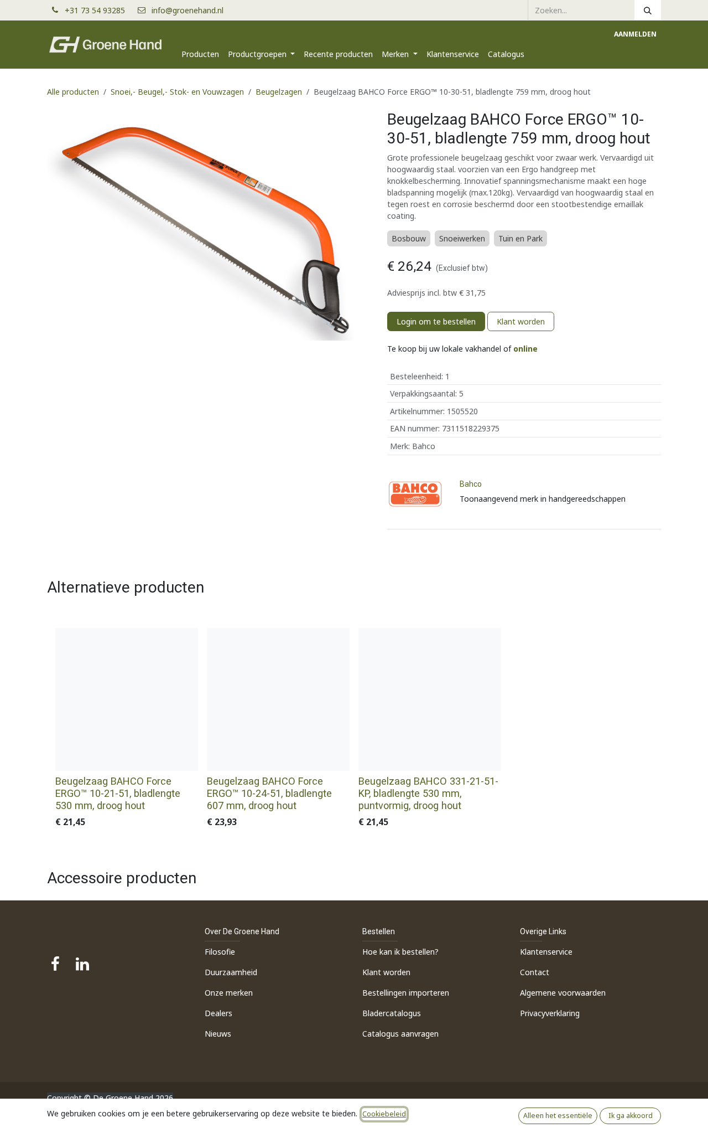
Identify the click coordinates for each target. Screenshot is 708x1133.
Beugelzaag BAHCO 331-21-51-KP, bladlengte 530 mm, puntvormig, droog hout (428, 793)
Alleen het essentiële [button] (557, 1115)
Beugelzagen (279, 91)
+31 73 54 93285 (99, 10)
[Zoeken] (647, 10)
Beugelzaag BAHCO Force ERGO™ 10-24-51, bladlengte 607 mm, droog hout (269, 793)
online (525, 348)
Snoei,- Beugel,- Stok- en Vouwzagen (177, 91)
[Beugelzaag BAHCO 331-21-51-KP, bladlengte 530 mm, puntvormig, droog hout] (429, 699)
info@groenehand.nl (187, 10)
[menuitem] (200, 54)
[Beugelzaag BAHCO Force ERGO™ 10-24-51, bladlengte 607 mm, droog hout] (278, 699)
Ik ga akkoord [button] (630, 1115)
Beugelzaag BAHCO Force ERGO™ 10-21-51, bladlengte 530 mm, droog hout (117, 793)
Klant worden (521, 321)
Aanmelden (635, 34)
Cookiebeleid (384, 1114)
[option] (354, 730)
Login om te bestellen (436, 321)
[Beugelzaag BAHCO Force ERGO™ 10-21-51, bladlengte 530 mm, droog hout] (126, 699)
